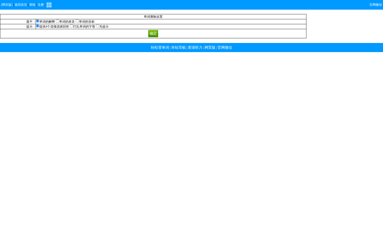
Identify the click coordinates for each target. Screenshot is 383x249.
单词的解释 (47, 21)
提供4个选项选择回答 (54, 26)
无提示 (104, 26)
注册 (41, 5)
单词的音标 (87, 21)
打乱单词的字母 (84, 26)
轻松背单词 (160, 47)
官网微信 (375, 5)
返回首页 (21, 5)
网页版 (210, 47)
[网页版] (7, 5)
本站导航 (178, 47)
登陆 (32, 5)
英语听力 (195, 47)
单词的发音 (67, 21)
